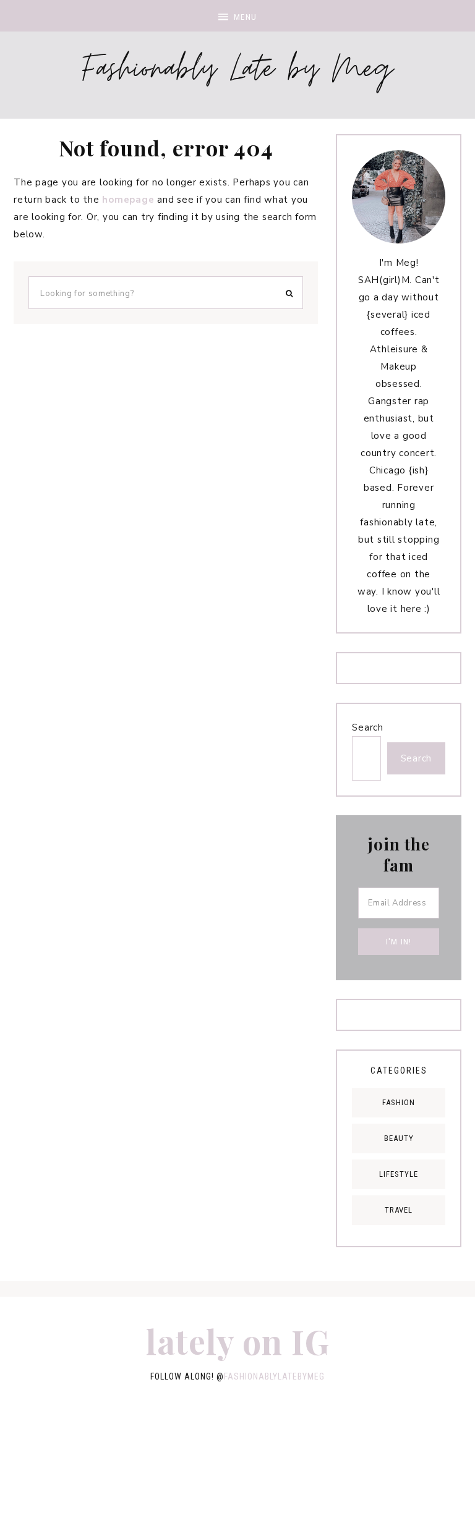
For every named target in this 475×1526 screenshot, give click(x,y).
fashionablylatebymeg (274, 1376)
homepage (128, 199)
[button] (237, 16)
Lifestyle (398, 1174)
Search (367, 727)
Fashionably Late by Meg (237, 72)
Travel (399, 1209)
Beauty (399, 1138)
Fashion (398, 1102)
